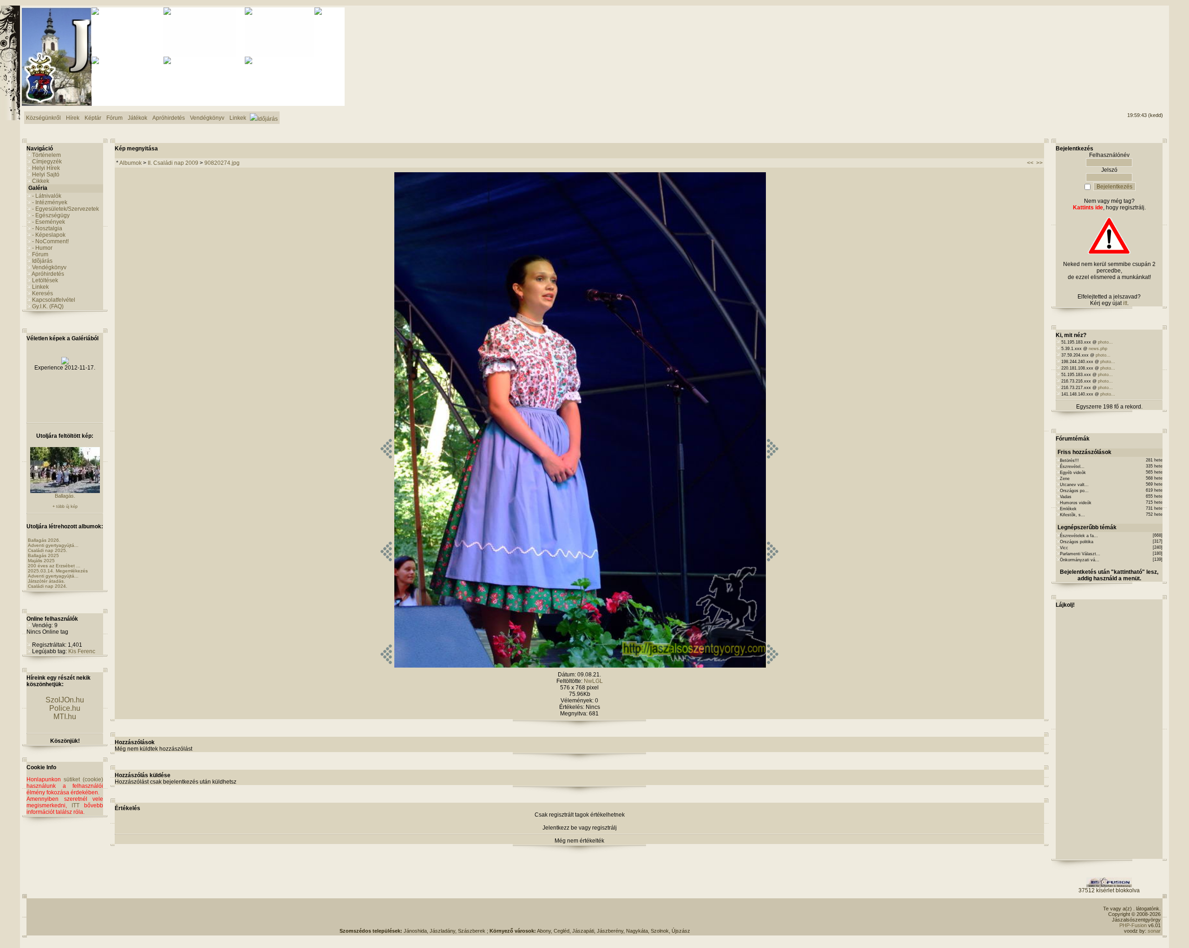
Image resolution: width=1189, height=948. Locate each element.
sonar (1154, 931)
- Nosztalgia (47, 228)
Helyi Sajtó (45, 174)
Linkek (40, 287)
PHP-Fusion (1133, 925)
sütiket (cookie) (83, 779)
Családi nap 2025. (47, 550)
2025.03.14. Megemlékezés (58, 570)
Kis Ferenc (81, 651)
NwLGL (593, 681)
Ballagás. (65, 496)
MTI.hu (64, 717)
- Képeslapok (48, 235)
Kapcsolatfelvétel (53, 300)
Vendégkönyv (49, 267)
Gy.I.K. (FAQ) (48, 306)
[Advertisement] (1125, 42)
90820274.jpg (222, 163)
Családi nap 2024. (47, 586)
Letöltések (45, 280)
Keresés (42, 293)
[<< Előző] (386, 665)
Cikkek (40, 181)
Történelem (46, 155)
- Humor (42, 248)
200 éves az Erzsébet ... (54, 565)
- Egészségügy (51, 215)
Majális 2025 (41, 560)
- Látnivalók (46, 196)
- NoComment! (50, 241)
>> (1039, 163)
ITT (75, 805)
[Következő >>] (772, 665)
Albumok (130, 163)
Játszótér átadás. (46, 581)
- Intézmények (49, 202)
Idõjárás (42, 261)
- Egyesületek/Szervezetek (65, 209)
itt (1125, 303)
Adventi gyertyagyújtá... (53, 545)
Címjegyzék (47, 161)
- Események (48, 222)
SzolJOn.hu (65, 700)
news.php (1098, 348)
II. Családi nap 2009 (173, 163)
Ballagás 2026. (44, 540)
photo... (1105, 342)
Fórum (40, 254)
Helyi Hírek (46, 168)
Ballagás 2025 (43, 555)
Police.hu (64, 708)
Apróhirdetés (48, 274)
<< (1030, 163)
